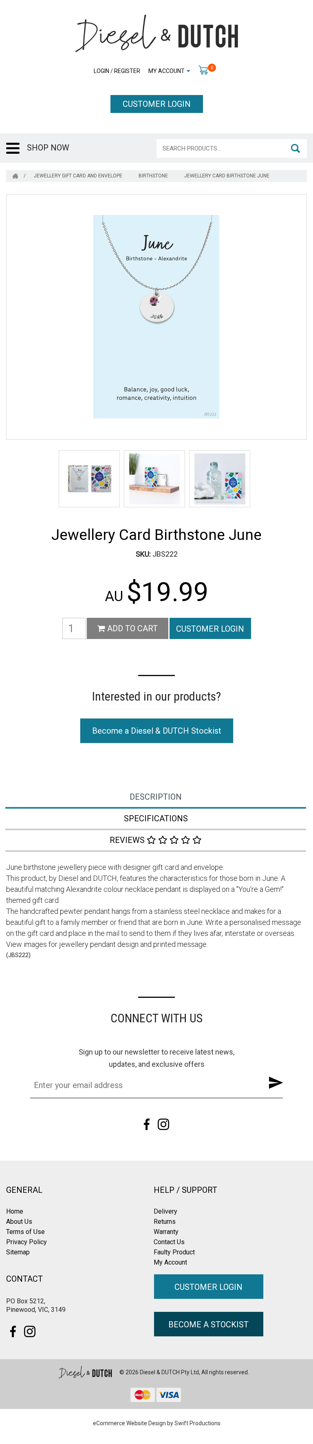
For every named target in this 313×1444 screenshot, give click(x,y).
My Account (166, 71)
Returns (165, 1221)
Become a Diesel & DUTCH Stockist (156, 731)
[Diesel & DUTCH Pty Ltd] (156, 32)
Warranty (166, 1232)
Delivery (165, 1211)
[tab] (156, 798)
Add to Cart (131, 628)
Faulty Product (174, 1252)
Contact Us (169, 1242)
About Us (19, 1221)
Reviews (128, 840)
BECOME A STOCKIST (208, 1324)
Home (14, 1211)
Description (156, 797)
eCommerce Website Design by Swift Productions (156, 1423)
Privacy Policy (26, 1242)
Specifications (156, 818)
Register (127, 71)
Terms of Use (25, 1232)
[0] (203, 69)
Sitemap (18, 1252)
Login (101, 71)
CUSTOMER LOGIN (157, 104)
